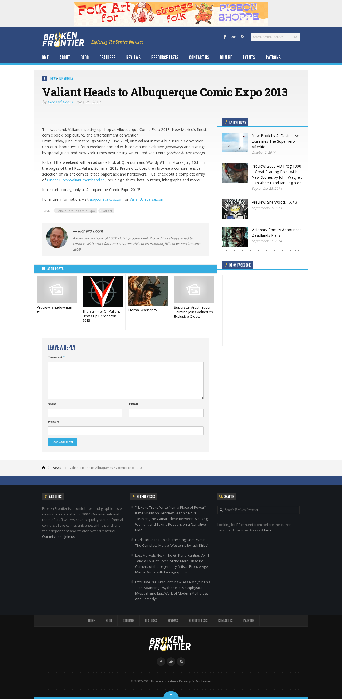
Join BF (226, 57)
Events (249, 57)
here (268, 530)
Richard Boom (60, 101)
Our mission (52, 536)
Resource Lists (164, 57)
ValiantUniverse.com (147, 199)
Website (53, 422)
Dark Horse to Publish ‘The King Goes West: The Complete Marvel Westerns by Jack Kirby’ (171, 542)
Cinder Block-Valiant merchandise (76, 179)
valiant (107, 211)
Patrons (273, 57)
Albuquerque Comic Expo (76, 211)
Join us (69, 536)
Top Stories (66, 78)
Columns (128, 620)
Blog (85, 57)
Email (133, 404)
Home (44, 57)
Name (52, 404)
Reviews (133, 57)
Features (108, 57)
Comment (56, 357)
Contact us (199, 57)
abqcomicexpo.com (107, 199)
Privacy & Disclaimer (195, 681)
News (53, 78)
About (65, 57)
